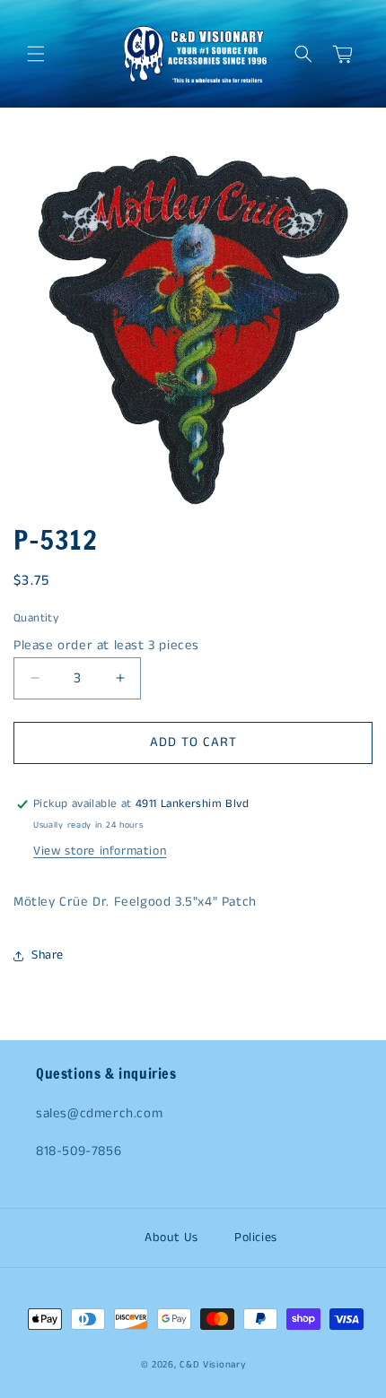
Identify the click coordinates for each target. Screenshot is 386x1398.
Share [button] (47, 955)
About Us (171, 1237)
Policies (255, 1237)
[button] (36, 54)
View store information (99, 851)
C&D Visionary (212, 1365)
